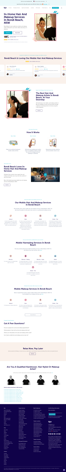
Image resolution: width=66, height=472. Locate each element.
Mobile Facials (21, 427)
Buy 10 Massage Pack (22, 447)
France (5, 461)
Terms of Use (52, 417)
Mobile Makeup (21, 431)
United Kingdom (6, 457)
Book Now (8, 32)
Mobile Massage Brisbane (38, 425)
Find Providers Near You (37, 435)
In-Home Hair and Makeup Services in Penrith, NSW (12, 389)
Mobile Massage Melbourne (38, 424)
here (41, 250)
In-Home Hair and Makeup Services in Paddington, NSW (13, 394)
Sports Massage (21, 414)
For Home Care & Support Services (39, 415)
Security (5, 436)
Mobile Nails (21, 429)
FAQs (5, 431)
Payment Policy (6, 440)
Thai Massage (21, 419)
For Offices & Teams (37, 411)
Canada (5, 458)
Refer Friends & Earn (7, 418)
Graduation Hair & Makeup (38, 442)
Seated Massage (21, 422)
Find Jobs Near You (37, 436)
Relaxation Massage (22, 411)
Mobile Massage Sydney (37, 423)
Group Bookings (21, 421)
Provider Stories (36, 450)
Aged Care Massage (22, 425)
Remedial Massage (22, 412)
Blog (4, 416)
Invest (5, 422)
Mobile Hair (20, 430)
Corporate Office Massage (23, 423)
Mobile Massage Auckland (38, 432)
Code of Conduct (6, 444)
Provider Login (6, 447)
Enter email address (51, 410)
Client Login (6, 446)
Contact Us (5, 448)
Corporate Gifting (21, 448)
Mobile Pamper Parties (22, 437)
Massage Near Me (36, 433)
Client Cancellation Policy (8, 442)
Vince (10, 74)
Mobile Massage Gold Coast (38, 429)
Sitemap (5, 423)
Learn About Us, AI (7, 425)
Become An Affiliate (7, 419)
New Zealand (6, 454)
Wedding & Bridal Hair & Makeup (39, 444)
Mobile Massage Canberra (38, 431)
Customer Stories (36, 448)
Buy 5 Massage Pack (22, 446)
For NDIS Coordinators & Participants (40, 416)
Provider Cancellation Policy (8, 443)
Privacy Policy (57, 417)
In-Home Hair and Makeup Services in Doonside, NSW (12, 401)
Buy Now (45, 4)
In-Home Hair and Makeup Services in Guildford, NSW (12, 400)
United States (6, 456)
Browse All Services (33, 314)
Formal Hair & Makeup (37, 441)
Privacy (5, 439)
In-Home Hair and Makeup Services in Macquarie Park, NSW (13, 393)
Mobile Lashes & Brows (22, 434)
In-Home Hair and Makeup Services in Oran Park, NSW (12, 390)
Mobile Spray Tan (21, 435)
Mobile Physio (21, 426)
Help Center (6, 429)
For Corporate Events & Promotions (39, 414)
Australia (5, 453)
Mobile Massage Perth (37, 427)
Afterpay (5, 432)
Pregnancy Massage (22, 415)
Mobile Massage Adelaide (38, 428)
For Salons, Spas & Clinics (38, 412)
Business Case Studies (37, 451)
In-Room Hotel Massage (22, 418)
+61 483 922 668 (51, 425)
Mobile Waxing (21, 433)
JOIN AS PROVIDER (7, 410)
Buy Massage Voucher (22, 443)
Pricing (5, 433)
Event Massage (21, 438)
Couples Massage (21, 416)
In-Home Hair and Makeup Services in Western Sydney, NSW (13, 392)
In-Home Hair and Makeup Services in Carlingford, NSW (13, 397)
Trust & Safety (6, 435)
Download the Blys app (7, 411)
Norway (5, 464)
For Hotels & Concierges (37, 410)
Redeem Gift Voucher (22, 444)
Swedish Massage (21, 410)
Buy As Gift (17, 32)
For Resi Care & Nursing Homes (39, 418)
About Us (5, 412)
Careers (5, 421)
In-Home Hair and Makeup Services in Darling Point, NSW (13, 398)
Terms (5, 437)
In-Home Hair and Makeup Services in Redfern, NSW (12, 396)
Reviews (5, 414)
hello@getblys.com (51, 424)
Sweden (5, 463)
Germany (5, 460)
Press (5, 415)
